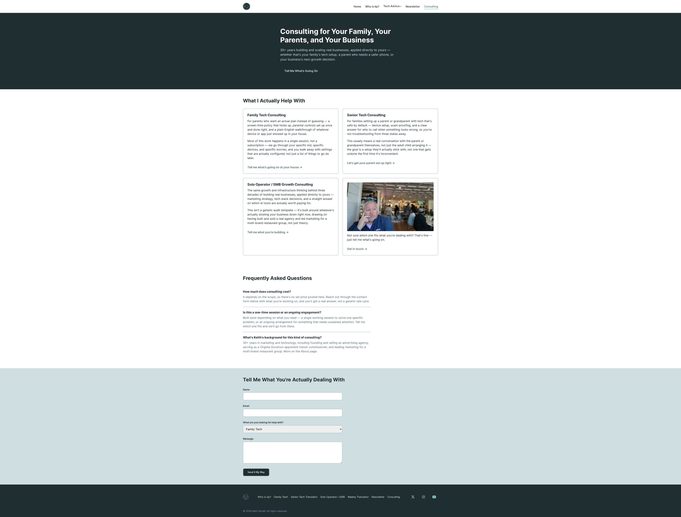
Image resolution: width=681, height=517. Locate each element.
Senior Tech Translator (304, 496)
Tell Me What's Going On (301, 71)
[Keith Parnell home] (246, 6)
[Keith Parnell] (246, 497)
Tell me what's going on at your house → (274, 167)
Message (248, 438)
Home (357, 6)
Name (246, 389)
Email (246, 405)
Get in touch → (357, 249)
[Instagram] (423, 497)
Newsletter (413, 6)
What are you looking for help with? (263, 422)
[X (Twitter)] (413, 497)
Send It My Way (256, 472)
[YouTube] (434, 497)
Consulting (431, 6)
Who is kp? (372, 6)
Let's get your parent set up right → (371, 163)
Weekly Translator (358, 496)
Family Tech (281, 496)
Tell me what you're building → (268, 232)
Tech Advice (391, 6)
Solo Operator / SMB (332, 496)
